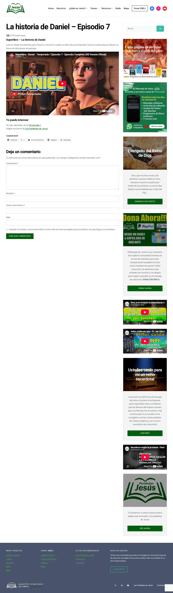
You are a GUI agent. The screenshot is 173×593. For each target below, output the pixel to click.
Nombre (10, 193)
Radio (8, 566)
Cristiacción (80, 559)
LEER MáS (144, 433)
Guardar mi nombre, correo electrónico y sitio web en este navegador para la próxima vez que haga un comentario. (62, 229)
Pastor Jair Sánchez (49, 559)
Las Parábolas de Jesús (36, 128)
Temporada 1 (34, 125)
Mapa (8, 570)
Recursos (10, 563)
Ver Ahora (145, 528)
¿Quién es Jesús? (13, 555)
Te (7, 559)
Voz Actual (80, 563)
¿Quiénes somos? (48, 555)
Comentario (12, 163)
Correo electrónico (15, 205)
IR (160, 29)
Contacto (44, 563)
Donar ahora (145, 288)
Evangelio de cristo (145, 202)
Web (8, 217)
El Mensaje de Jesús (35, 586)
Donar (43, 566)
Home (51, 8)
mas (10, 559)
